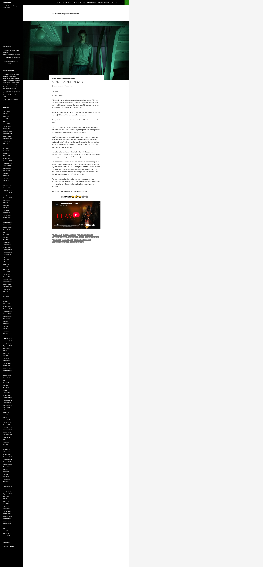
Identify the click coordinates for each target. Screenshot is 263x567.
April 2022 (6, 239)
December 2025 (7, 131)
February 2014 (7, 481)
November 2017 (7, 370)
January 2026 (6, 128)
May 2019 (6, 326)
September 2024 (7, 168)
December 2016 (7, 397)
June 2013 (6, 501)
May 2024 (6, 178)
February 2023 (7, 215)
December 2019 (7, 309)
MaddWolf (57, 239)
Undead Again (15, 82)
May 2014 (6, 474)
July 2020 (5, 291)
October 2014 (7, 462)
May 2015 (6, 444)
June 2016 (6, 412)
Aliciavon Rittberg (70, 234)
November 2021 (7, 252)
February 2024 (7, 185)
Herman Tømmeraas (60, 237)
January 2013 (6, 513)
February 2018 (7, 363)
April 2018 (6, 358)
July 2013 (5, 499)
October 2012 (7, 521)
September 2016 (7, 405)
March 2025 (6, 153)
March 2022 (6, 242)
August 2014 (6, 466)
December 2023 (7, 190)
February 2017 (7, 392)
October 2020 (7, 284)
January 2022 (6, 247)
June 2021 (6, 264)
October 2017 (7, 373)
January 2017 (6, 395)
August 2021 (6, 259)
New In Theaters (57, 78)
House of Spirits (7, 64)
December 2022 (7, 220)
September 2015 (7, 434)
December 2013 (7, 486)
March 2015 (6, 449)
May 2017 (6, 385)
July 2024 (5, 173)
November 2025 (7, 133)
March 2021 (6, 272)
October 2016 (7, 402)
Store (121, 2)
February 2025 (7, 156)
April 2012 (6, 533)
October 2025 (7, 136)
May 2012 (6, 531)
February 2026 (7, 126)
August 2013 (6, 496)
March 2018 (6, 360)
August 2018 (6, 348)
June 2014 (6, 471)
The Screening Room (89, 2)
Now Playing (67, 2)
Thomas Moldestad (77, 242)
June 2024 (6, 175)
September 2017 (7, 375)
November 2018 (7, 341)
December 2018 (7, 338)
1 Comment (70, 86)
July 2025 (5, 143)
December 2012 (7, 516)
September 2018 (7, 346)
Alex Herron (57, 234)
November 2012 (7, 518)
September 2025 (7, 138)
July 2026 (5, 114)
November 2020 (7, 281)
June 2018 (6, 353)
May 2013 (6, 503)
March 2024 (6, 183)
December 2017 (7, 368)
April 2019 (6, 328)
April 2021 (6, 269)
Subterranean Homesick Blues (11, 78)
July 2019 (5, 321)
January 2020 (6, 306)
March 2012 (6, 536)
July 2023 (5, 202)
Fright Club (77, 2)
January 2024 (6, 188)
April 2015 (6, 447)
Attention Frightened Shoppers (11, 54)
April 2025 (6, 151)
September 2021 (7, 257)
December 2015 (7, 427)
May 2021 (6, 267)
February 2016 (7, 422)
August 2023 (6, 200)
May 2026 (6, 119)
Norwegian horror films (83, 239)
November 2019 (7, 311)
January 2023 (6, 217)
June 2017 (6, 383)
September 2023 (7, 198)
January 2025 (6, 158)
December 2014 (7, 457)
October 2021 (7, 254)
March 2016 (6, 420)
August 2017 (6, 378)
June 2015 (6, 442)
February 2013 (7, 511)
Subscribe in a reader (8, 546)
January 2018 (6, 365)
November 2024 (7, 163)
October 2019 (7, 313)
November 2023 (7, 193)
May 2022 (6, 237)
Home (59, 2)
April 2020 (6, 299)
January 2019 (6, 336)
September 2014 (7, 464)
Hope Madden (73, 237)
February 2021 (7, 274)
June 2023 (6, 205)
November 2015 (7, 429)
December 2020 (7, 279)
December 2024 (7, 161)
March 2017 (6, 390)
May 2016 (6, 415)
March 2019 (6, 331)
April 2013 (6, 506)
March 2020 (6, 301)
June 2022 (6, 235)
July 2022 (5, 232)
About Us (114, 2)
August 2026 (6, 111)
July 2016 (5, 410)
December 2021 (7, 249)
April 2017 (6, 388)
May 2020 (6, 296)
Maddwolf (7, 2)
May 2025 (6, 148)
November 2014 (7, 459)
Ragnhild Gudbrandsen (61, 242)
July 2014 (5, 469)
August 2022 (6, 230)
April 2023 (6, 210)
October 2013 (7, 491)
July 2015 (5, 439)
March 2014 (6, 479)
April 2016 (6, 417)
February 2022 (7, 244)
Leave (81, 237)
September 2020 (7, 286)
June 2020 (6, 294)
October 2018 (7, 343)
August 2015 (6, 437)
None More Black (68, 82)
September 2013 (7, 494)
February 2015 (7, 452)
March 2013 (6, 508)
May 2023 (6, 207)
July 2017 (5, 380)
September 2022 (7, 227)
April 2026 (6, 121)
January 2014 (6, 484)
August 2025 (6, 141)
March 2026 (6, 124)
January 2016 (6, 425)
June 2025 (6, 146)
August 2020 (6, 289)
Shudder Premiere (103, 2)
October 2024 (7, 165)
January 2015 (6, 454)
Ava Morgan (6, 99)
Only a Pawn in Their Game (10, 61)
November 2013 (7, 489)
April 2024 (6, 180)
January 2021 (6, 276)
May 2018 (6, 355)
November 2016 (7, 400)
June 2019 (6, 323)
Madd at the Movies (92, 237)
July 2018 (5, 351)
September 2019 (7, 316)
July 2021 (5, 262)
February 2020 (7, 304)
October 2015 (7, 432)
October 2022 (7, 225)
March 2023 (6, 212)
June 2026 (6, 116)
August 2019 (6, 318)
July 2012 (5, 528)
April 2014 (6, 476)
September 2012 (7, 523)
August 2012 (6, 526)
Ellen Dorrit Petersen (85, 234)
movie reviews (67, 239)
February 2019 (7, 333)
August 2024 (6, 170)
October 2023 (7, 195)
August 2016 (6, 407)
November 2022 (7, 222)
